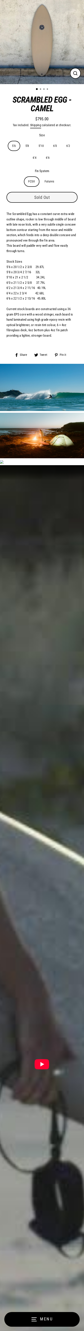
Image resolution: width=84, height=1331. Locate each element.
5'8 (27, 146)
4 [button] (48, 89)
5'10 (41, 146)
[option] (42, 42)
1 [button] (37, 89)
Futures (49, 181)
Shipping (35, 125)
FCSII (31, 181)
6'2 (68, 146)
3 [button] (44, 89)
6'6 (48, 157)
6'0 (55, 146)
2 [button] (41, 89)
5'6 (14, 146)
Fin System (42, 171)
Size (42, 135)
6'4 (34, 157)
